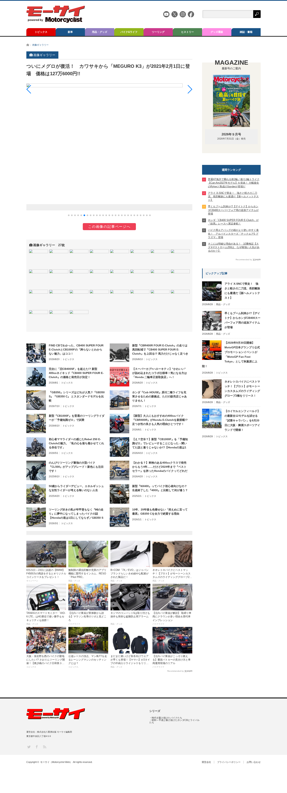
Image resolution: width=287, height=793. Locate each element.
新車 (70, 31)
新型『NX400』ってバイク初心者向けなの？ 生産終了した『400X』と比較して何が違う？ (160, 488)
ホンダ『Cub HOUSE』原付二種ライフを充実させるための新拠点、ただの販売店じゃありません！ (159, 396)
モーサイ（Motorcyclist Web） (56, 762)
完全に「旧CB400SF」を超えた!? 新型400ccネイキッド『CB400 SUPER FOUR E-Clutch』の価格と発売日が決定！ (76, 373)
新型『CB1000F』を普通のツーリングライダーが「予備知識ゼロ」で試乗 (76, 417)
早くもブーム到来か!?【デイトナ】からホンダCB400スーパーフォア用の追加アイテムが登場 (242, 320)
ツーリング (158, 31)
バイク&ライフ (128, 31)
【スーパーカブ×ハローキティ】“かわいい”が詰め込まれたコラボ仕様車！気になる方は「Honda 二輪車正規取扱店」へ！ (159, 373)
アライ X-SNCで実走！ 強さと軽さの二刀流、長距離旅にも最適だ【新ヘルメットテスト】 (242, 290)
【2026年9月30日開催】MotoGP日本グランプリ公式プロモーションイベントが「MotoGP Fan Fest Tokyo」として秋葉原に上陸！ (231, 354)
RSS (44, 746)
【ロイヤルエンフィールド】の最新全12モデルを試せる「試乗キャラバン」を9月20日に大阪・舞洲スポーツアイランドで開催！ (242, 420)
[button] (69, 215)
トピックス (41, 31)
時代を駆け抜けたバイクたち (167, 717)
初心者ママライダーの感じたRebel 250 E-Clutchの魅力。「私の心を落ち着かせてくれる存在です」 (76, 443)
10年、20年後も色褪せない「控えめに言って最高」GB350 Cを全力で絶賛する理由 (160, 511)
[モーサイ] (55, 21)
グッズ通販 (216, 31)
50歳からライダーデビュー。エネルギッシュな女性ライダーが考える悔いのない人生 (76, 488)
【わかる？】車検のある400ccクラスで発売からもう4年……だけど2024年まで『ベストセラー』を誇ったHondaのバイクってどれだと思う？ (159, 467)
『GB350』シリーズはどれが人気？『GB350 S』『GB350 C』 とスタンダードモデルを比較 (77, 396)
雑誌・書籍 (246, 31)
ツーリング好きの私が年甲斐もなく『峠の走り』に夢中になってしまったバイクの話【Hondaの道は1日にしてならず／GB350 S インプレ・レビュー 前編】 (76, 514)
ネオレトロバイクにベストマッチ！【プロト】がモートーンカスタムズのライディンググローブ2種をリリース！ (242, 388)
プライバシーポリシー (229, 762)
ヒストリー (187, 31)
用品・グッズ (99, 31)
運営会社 (206, 762)
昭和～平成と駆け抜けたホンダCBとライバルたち (174, 721)
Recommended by (175, 671)
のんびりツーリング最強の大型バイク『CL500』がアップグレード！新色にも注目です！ (76, 466)
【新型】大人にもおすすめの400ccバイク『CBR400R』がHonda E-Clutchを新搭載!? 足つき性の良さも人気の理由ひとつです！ (160, 420)
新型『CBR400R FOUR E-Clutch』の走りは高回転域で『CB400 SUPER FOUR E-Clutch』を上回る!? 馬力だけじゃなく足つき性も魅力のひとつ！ (160, 350)
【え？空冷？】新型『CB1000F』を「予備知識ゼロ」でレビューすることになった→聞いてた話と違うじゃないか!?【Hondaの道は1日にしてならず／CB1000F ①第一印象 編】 (160, 443)
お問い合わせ (254, 762)
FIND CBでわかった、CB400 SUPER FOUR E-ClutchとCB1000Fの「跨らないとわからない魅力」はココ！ (76, 349)
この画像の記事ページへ (109, 227)
